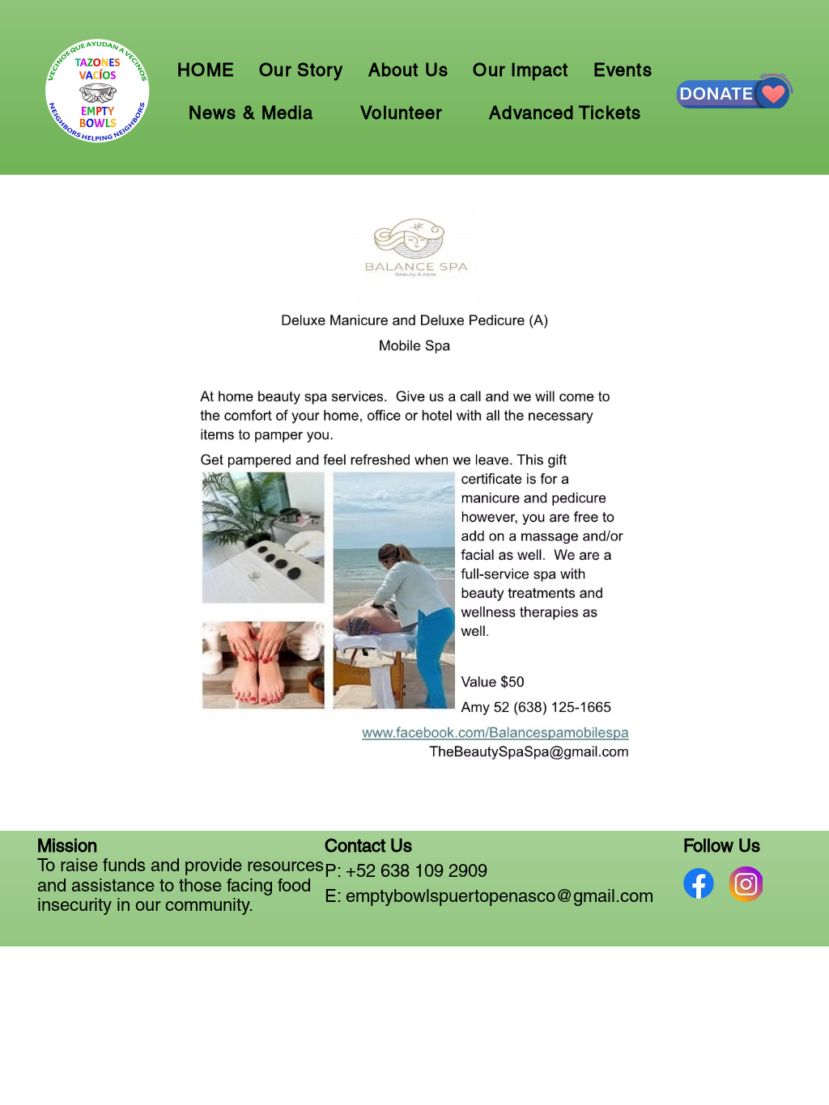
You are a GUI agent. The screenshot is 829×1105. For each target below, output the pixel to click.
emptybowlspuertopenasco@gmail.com (499, 896)
